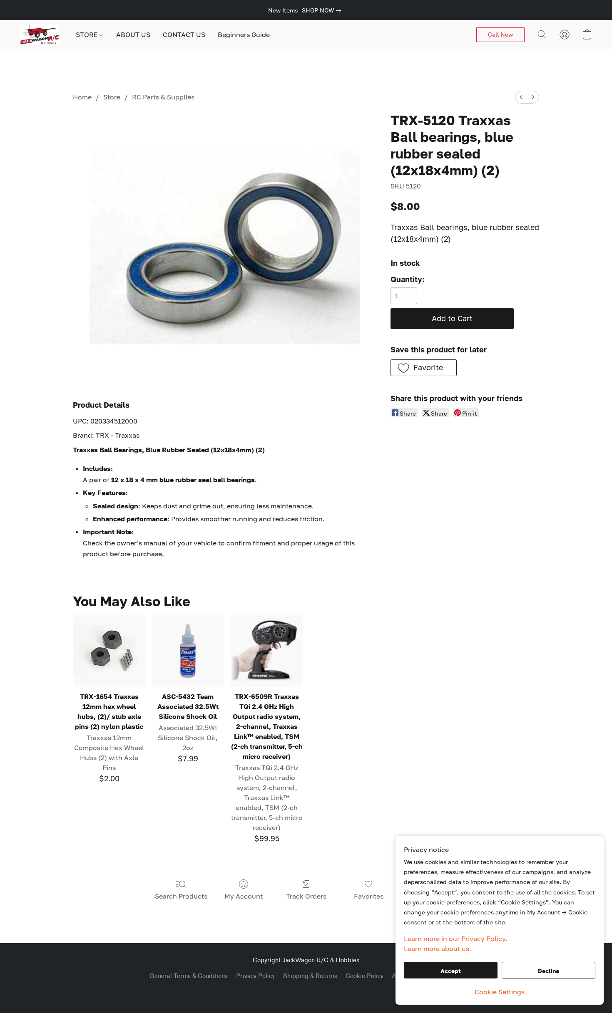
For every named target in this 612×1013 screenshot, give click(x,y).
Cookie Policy (364, 976)
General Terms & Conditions (188, 976)
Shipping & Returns (310, 976)
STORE (88, 34)
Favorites (368, 896)
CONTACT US (184, 34)
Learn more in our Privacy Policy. (456, 938)
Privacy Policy (255, 976)
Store (111, 97)
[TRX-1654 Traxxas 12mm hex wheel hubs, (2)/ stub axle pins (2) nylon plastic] (109, 651)
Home (82, 97)
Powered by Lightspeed (306, 990)
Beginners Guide (244, 34)
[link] (323, 10)
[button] (39, 34)
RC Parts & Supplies (163, 97)
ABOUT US (133, 34)
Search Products (181, 896)
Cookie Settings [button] (500, 992)
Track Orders (306, 896)
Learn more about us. (437, 948)
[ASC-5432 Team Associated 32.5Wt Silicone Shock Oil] (188, 651)
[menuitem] (521, 97)
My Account (243, 896)
